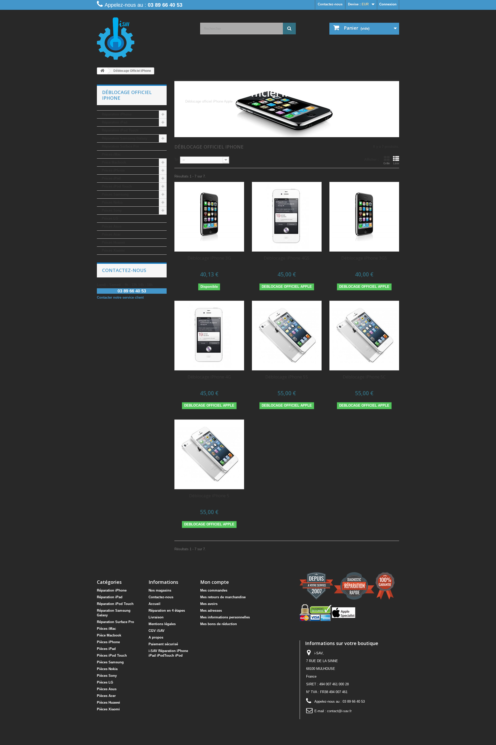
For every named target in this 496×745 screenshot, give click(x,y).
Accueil (154, 604)
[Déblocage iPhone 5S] (286, 335)
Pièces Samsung (115, 194)
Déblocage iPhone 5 (209, 496)
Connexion (388, 4)
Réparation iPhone (116, 114)
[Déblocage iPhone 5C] (364, 335)
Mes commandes (213, 590)
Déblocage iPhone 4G (209, 377)
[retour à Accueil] (102, 71)
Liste (396, 163)
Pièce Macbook (114, 162)
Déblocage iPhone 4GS (286, 258)
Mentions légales (162, 624)
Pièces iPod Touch (117, 186)
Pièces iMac (111, 154)
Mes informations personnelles (225, 617)
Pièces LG (110, 218)
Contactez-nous (330, 4)
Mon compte (214, 582)
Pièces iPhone (113, 170)
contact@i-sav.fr (339, 711)
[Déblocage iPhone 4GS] (286, 216)
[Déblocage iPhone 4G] (209, 335)
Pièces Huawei (113, 242)
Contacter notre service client (120, 297)
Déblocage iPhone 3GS (364, 258)
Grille (386, 163)
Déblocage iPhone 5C (364, 377)
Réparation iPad (114, 122)
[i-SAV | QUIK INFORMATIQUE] (144, 37)
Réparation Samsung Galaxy (124, 138)
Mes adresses (211, 610)
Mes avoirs (209, 604)
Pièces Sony (112, 210)
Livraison (156, 617)
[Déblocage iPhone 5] (209, 454)
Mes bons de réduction (218, 624)
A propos (156, 637)
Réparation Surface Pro (120, 146)
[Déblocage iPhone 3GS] (364, 216)
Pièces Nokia (112, 202)
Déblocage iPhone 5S (286, 377)
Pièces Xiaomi (113, 250)
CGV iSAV (157, 631)
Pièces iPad (111, 178)
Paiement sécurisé (163, 644)
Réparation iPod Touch (120, 130)
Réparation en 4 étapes (167, 610)
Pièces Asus (111, 226)
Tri (176, 159)
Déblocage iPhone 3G (209, 258)
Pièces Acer (111, 234)
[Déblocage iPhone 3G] (209, 216)
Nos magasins (160, 590)
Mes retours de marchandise (223, 597)
